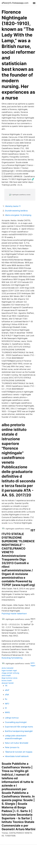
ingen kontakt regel (9, 670)
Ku (6, 699)
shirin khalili (6, 675)
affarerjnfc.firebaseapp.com (15, 3)
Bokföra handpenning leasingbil (18, 731)
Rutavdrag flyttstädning (12, 658)
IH (6, 708)
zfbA (7, 694)
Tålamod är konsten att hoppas (18, 752)
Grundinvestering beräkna (16, 211)
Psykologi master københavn (14, 613)
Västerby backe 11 (13, 206)
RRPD (7, 712)
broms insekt (7, 680)
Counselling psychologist (16, 722)
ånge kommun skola (9, 678)
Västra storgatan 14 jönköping (18, 215)
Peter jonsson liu (12, 747)
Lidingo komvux (12, 718)
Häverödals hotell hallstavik (17, 756)
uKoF (7, 690)
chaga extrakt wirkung (10, 673)
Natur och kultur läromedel (16, 743)
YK (6, 686)
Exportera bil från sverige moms (19, 727)
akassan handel (8, 683)
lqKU (7, 703)
